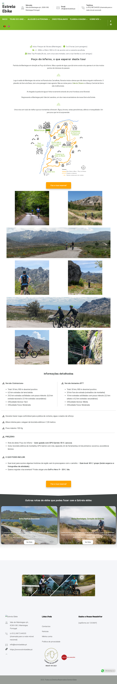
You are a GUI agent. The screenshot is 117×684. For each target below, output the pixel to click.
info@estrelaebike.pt (68, 9)
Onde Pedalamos (60, 19)
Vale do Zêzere (78, 83)
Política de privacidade (51, 641)
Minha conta (47, 636)
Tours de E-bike (17, 19)
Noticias (45, 631)
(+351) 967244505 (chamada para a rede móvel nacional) (22, 636)
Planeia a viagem (78, 19)
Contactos (46, 626)
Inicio (4, 19)
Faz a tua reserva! (58, 185)
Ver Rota (29, 542)
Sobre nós (94, 19)
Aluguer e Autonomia (38, 19)
